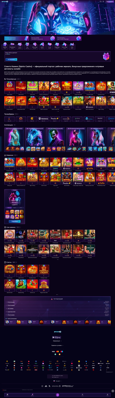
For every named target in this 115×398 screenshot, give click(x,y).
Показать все (109, 372)
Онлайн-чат (55, 377)
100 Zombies (10, 308)
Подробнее (15, 221)
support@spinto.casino (58, 375)
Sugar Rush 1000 (11, 311)
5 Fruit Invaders (11, 302)
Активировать (11, 59)
